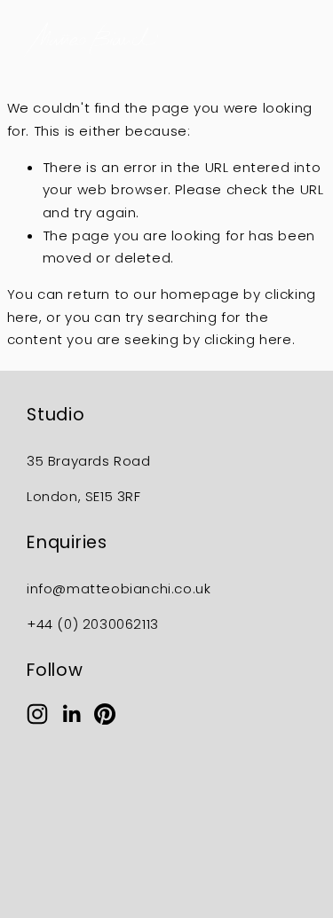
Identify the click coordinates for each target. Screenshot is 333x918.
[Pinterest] (104, 714)
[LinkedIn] (71, 714)
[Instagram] (37, 714)
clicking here (248, 339)
